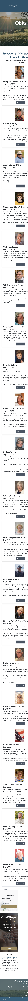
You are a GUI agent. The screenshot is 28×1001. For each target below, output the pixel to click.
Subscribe (9, 906)
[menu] (26, 2)
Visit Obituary (20, 102)
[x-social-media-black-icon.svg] (24, 992)
